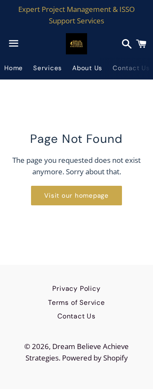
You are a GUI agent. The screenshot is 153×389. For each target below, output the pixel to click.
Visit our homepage (76, 195)
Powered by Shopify (95, 358)
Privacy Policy (76, 288)
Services (47, 68)
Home (13, 68)
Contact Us (76, 316)
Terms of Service (76, 302)
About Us (87, 68)
